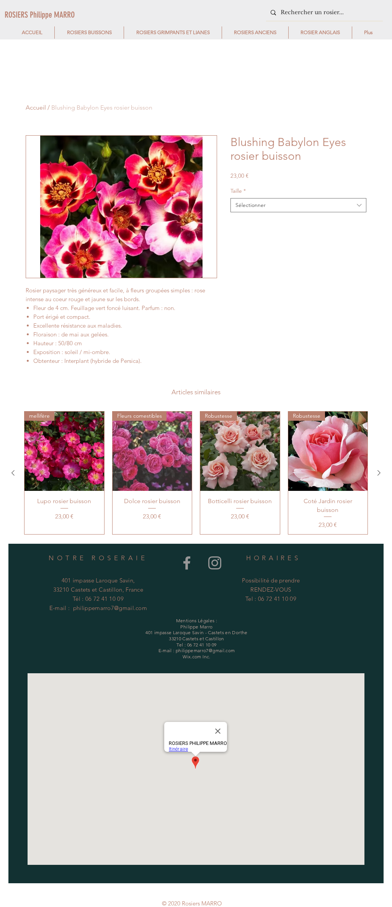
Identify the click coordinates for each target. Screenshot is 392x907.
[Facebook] (187, 563)
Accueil (36, 107)
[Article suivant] (379, 472)
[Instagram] (215, 563)
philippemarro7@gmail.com (110, 608)
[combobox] (298, 205)
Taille (238, 190)
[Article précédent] (13, 472)
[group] (196, 473)
